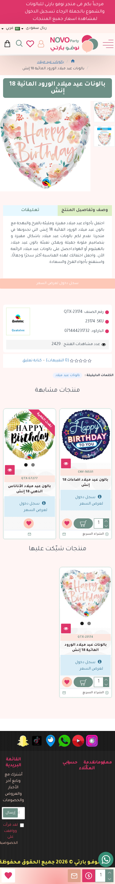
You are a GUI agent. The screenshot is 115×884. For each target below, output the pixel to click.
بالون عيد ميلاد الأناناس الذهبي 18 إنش (29, 489)
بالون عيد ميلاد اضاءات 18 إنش (85, 482)
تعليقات (30, 210)
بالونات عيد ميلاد (50, 62)
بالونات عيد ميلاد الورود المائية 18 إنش (85, 647)
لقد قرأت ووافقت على (10, 834)
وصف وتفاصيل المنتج (84, 210)
